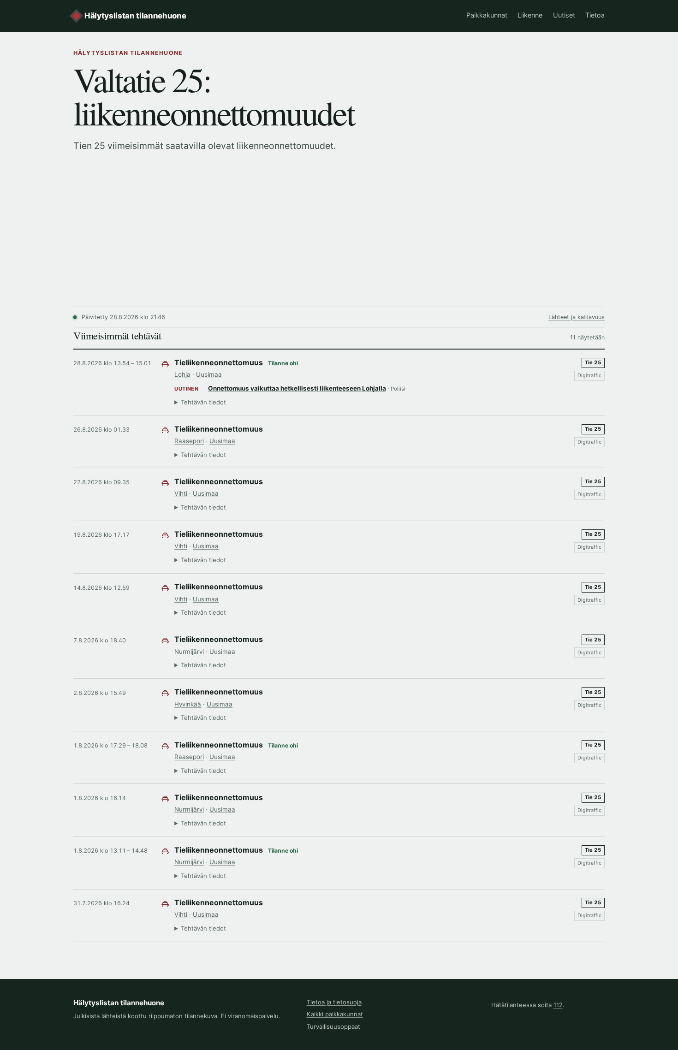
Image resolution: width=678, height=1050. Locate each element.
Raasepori (189, 441)
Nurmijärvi (189, 651)
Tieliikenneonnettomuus (218, 362)
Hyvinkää (187, 704)
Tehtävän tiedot (203, 402)
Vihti (180, 493)
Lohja (182, 374)
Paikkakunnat (486, 15)
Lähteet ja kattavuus (576, 317)
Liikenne (529, 15)
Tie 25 (593, 362)
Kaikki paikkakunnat (335, 1014)
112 (558, 1004)
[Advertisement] (339, 237)
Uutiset (564, 15)
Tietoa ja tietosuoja (334, 1002)
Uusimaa (209, 374)
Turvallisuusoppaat (333, 1026)
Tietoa (595, 15)
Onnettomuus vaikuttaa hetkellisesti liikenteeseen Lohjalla (297, 388)
